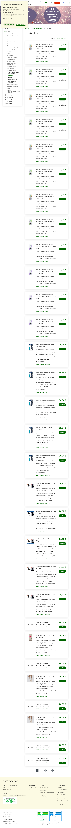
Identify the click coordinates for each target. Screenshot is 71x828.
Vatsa (8, 88)
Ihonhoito (9, 51)
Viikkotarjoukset (10, 33)
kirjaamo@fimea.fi (42, 824)
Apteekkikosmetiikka (11, 41)
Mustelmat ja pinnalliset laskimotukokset (13, 73)
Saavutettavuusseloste (9, 821)
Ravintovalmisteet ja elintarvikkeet (11, 64)
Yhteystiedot (8, 103)
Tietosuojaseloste (7, 819)
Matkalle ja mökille (11, 61)
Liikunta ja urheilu (11, 59)
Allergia (8, 39)
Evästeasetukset (7, 812)
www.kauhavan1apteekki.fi (47, 797)
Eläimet (8, 43)
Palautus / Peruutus (11, 95)
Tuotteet (8, 31)
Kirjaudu (57, 2)
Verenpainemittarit (12, 79)
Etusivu (7, 29)
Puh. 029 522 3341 (53, 824)
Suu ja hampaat (10, 68)
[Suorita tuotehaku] (40, 1)
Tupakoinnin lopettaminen (12, 86)
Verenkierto (10, 77)
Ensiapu (9, 45)
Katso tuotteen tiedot (42, 61)
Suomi (66, 2)
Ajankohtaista (9, 97)
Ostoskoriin (62, 49)
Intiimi (8, 53)
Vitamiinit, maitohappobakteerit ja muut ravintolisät (13, 91)
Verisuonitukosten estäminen (12, 82)
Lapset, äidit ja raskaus (12, 57)
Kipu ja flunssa (10, 55)
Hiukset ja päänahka (11, 49)
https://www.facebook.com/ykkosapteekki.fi (14, 795)
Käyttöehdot (6, 816)
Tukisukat (10, 75)
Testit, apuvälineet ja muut (12, 84)
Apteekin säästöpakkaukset (13, 35)
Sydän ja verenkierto (11, 70)
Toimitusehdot (7, 814)
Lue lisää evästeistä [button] (8, 18)
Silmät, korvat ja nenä (11, 66)
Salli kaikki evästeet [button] (20, 24)
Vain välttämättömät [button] (9, 24)
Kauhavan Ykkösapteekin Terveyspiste (12, 100)
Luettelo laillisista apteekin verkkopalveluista (15, 824)
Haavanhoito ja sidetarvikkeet (13, 47)
